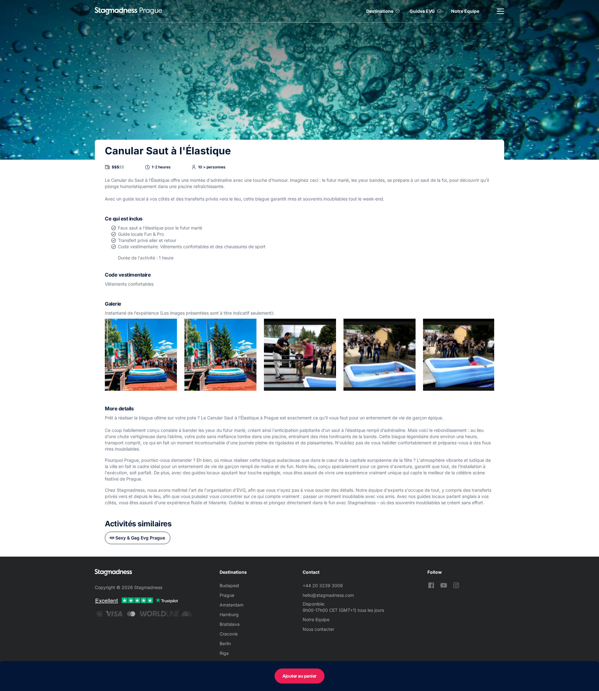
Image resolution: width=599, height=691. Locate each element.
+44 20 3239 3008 (323, 585)
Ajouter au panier (299, 676)
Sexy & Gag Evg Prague (140, 537)
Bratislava (230, 624)
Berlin (225, 643)
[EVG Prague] (116, 11)
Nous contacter (318, 629)
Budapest (229, 585)
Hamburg (229, 614)
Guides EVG (422, 11)
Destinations (379, 11)
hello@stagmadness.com (328, 595)
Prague (227, 595)
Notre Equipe (465, 11)
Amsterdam (231, 604)
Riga (224, 653)
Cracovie (229, 633)
